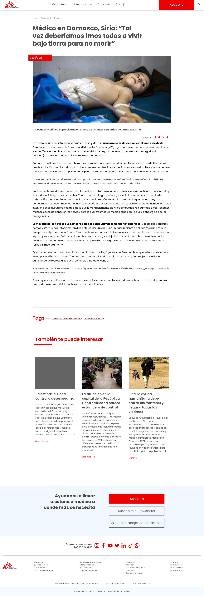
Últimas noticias (87, 565)
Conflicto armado (94, 318)
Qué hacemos (39, 567)
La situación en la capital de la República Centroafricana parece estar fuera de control (101, 401)
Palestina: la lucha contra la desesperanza (54, 396)
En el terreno (176, 565)
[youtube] (110, 545)
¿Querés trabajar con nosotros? (136, 523)
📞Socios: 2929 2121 (141, 583)
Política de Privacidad (106, 591)
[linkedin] (123, 545)
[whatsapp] (137, 545)
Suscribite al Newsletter (136, 511)
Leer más (39, 441)
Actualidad (46, 18)
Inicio (35, 18)
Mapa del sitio (123, 591)
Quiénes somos (40, 565)
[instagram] (97, 545)
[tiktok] (130, 545)
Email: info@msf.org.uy (115, 583)
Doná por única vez (134, 573)
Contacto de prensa (89, 570)
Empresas (130, 570)
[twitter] (117, 545)
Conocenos (38, 562)
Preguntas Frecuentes (84, 591)
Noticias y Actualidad (90, 562)
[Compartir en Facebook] (155, 137)
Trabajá (174, 562)
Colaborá (130, 562)
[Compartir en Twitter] (159, 137)
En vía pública (176, 570)
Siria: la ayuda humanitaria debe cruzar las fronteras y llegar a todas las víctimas (146, 403)
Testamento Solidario (135, 567)
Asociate (137, 499)
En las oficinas (176, 567)
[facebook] (103, 545)
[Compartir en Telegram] (167, 137)
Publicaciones (86, 567)
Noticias (57, 18)
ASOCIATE (176, 5)
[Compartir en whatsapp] (163, 137)
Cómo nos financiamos (44, 570)
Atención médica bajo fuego (68, 318)
